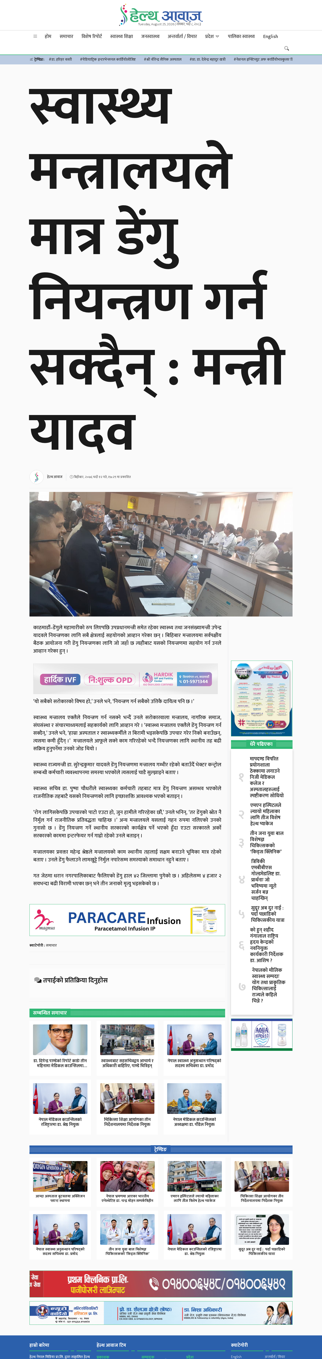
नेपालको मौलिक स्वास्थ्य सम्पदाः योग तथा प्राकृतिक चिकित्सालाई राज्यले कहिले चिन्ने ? (268, 985)
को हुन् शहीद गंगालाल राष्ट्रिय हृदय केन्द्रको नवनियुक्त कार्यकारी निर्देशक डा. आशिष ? (266, 945)
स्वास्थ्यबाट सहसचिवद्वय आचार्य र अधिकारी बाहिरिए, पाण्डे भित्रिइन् (127, 1063)
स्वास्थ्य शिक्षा (121, 37)
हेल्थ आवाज (54, 477)
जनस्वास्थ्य (150, 37)
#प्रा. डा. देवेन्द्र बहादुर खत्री (208, 59)
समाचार (66, 37)
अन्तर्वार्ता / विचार (182, 37)
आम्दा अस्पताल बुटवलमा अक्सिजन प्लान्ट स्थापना (60, 1198)
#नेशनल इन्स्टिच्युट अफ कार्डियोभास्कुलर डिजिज (267, 59)
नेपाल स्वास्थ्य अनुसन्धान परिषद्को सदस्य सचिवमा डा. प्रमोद (194, 1063)
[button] (35, 36)
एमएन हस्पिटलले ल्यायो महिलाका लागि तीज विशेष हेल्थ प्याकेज (265, 814)
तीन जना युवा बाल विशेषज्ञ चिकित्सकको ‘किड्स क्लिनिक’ (267, 842)
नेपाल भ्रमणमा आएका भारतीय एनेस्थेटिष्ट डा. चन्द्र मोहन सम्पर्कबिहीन (127, 1198)
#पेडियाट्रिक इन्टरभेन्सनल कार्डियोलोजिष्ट (108, 59)
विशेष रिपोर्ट (92, 37)
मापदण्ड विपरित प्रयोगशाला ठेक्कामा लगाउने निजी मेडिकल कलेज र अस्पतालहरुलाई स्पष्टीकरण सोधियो (267, 777)
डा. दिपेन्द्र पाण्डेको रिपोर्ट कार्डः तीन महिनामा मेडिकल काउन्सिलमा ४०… (60, 1066)
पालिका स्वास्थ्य (241, 37)
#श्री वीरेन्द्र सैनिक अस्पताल (163, 59)
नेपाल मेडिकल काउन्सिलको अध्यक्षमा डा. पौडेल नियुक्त (194, 1122)
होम (48, 37)
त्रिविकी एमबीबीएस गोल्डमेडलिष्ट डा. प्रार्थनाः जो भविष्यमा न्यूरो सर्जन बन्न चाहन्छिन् (266, 880)
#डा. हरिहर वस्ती (60, 59)
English (270, 37)
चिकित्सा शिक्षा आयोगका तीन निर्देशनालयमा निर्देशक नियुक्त (127, 1122)
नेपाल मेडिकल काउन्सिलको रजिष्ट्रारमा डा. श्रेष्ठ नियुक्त (60, 1122)
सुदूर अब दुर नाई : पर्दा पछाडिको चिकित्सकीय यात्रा (268, 914)
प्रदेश (210, 37)
